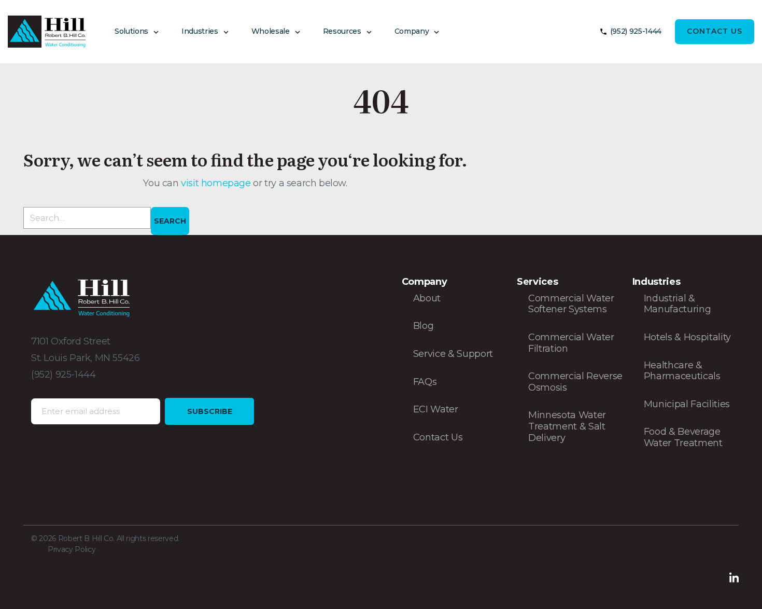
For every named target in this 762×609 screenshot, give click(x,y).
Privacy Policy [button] (71, 549)
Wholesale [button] (270, 31)
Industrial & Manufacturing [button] (677, 304)
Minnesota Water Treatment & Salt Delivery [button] (567, 426)
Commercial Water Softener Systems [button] (571, 304)
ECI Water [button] (435, 409)
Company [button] (411, 31)
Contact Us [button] (714, 31)
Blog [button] (423, 325)
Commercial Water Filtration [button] (571, 342)
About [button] (427, 298)
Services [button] (537, 281)
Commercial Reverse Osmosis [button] (575, 381)
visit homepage (217, 183)
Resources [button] (342, 31)
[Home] (47, 32)
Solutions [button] (131, 31)
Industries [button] (199, 31)
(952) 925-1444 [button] (635, 31)
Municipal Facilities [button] (687, 404)
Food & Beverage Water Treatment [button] (683, 437)
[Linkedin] (734, 577)
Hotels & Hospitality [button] (687, 337)
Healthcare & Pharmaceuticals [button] (682, 370)
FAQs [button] (425, 381)
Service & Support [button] (453, 353)
